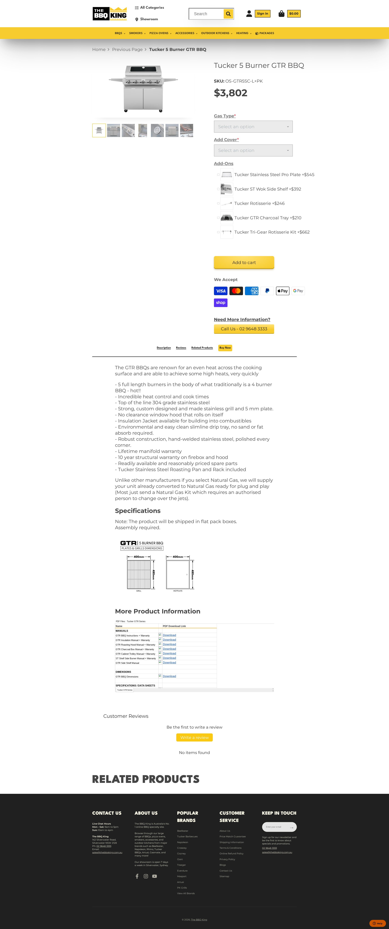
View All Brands (186, 893)
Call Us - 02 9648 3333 (244, 328)
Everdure (182, 870)
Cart (289, 13)
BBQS (118, 33)
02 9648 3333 (103, 846)
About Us (225, 830)
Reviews (181, 348)
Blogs (223, 864)
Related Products (202, 348)
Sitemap (224, 876)
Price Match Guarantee (233, 836)
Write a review (194, 737)
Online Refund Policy (231, 853)
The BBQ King (199, 919)
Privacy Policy (227, 859)
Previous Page (127, 49)
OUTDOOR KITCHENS (215, 33)
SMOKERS (136, 33)
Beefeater (182, 830)
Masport (181, 876)
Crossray (182, 847)
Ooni (180, 859)
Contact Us (226, 870)
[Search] (228, 13)
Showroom (149, 19)
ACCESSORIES (184, 33)
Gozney (181, 853)
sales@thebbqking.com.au (107, 852)
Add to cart (244, 262)
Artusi (180, 882)
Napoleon (182, 842)
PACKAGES (267, 33)
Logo (109, 14)
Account (258, 13)
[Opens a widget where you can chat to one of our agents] (377, 923)
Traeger (181, 864)
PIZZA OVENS (159, 33)
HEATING (242, 33)
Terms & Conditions (230, 847)
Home (99, 49)
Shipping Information (232, 842)
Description (164, 348)
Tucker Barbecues (187, 836)
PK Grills (182, 887)
